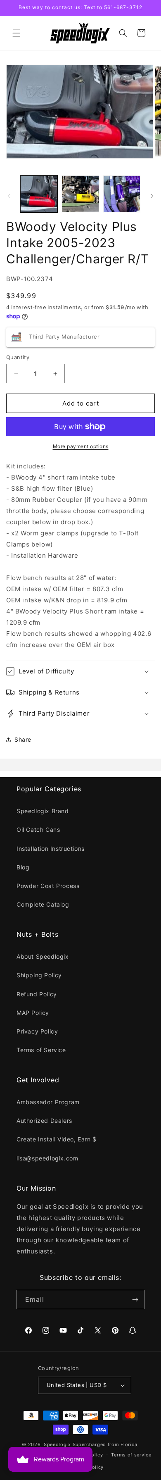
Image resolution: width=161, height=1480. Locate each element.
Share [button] (22, 739)
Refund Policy (37, 994)
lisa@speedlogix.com (47, 1158)
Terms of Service (41, 1049)
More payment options (81, 446)
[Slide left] (9, 196)
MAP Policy (33, 1012)
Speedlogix (57, 1444)
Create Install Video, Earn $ (57, 1139)
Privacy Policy (37, 1031)
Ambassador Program (48, 1101)
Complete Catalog (43, 904)
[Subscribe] (135, 1299)
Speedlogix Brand (43, 810)
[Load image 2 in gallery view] (80, 193)
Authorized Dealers (44, 1120)
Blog (23, 867)
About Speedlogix (43, 956)
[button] (16, 33)
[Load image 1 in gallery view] (38, 193)
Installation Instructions (51, 848)
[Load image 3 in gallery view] (121, 193)
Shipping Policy (39, 975)
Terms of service (131, 1455)
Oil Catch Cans (38, 829)
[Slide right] (152, 196)
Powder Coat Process (48, 885)
